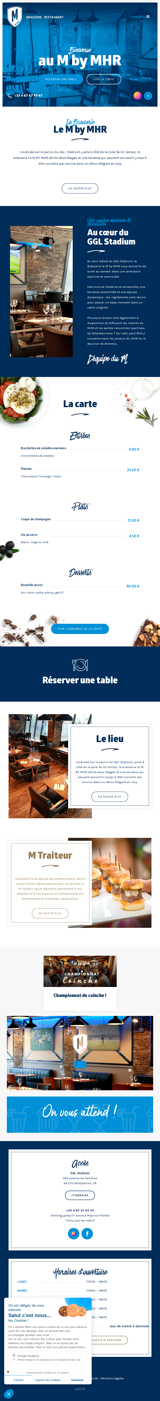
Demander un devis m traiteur (96, 1340)
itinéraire (80, 1195)
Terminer (77, 1380)
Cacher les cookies (47, 1380)
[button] (148, 16)
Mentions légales (112, 1378)
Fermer (19, 1380)
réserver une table (60, 79)
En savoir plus (109, 796)
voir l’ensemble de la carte (80, 628)
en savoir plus (79, 188)
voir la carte (104, 79)
